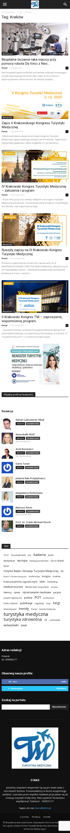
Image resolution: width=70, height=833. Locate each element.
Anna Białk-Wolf (25, 434)
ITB (62, 571)
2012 (6, 555)
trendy (24, 608)
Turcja (34, 609)
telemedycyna (10, 609)
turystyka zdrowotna (23, 619)
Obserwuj (61, 688)
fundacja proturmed (39, 560)
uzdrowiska (55, 620)
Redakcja (36, 816)
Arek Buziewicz (24, 449)
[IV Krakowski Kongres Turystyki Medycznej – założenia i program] (35, 166)
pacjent (57, 592)
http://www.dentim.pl (23, 456)
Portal (4, 68)
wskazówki (11, 625)
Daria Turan (23, 463)
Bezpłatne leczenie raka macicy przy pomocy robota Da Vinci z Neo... (29, 62)
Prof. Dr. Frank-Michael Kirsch (33, 522)
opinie (17, 592)
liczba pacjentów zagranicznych (20, 581)
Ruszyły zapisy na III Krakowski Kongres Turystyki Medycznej (32, 252)
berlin (51, 555)
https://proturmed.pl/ (23, 515)
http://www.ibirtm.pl (23, 441)
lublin (42, 581)
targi (56, 603)
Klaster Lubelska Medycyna (15, 576)
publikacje (26, 603)
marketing (52, 581)
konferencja (34, 576)
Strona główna (8, 12)
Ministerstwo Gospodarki (37, 587)
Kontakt (46, 816)
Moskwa (54, 587)
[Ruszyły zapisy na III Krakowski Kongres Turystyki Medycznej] (35, 229)
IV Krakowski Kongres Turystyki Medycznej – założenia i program (34, 188)
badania (39, 554)
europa (22, 560)
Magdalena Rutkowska (29, 492)
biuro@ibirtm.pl (43, 808)
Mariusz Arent (24, 507)
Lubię (63, 681)
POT (38, 597)
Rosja (48, 603)
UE (45, 619)
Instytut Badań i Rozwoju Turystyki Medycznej (31, 571)
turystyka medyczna (26, 614)
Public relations (11, 603)
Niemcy (8, 592)
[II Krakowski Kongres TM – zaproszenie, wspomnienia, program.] (35, 296)
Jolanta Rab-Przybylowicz (30, 478)
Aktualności (7, 54)
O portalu (24, 816)
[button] (65, 4)
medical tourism (13, 587)
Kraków (56, 576)
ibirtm (6, 566)
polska (28, 597)
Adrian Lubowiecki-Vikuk (30, 419)
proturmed (48, 598)
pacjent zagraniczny (13, 598)
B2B (29, 555)
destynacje (9, 560)
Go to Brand (57, 560)
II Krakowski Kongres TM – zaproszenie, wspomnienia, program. (32, 319)
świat (24, 625)
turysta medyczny (47, 609)
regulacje (39, 603)
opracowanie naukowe (36, 592)
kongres (46, 576)
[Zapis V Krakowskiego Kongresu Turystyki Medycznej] (35, 102)
